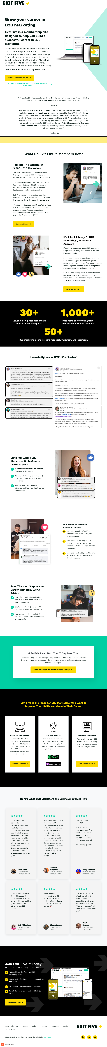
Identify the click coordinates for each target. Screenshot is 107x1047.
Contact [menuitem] (55, 1026)
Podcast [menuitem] (44, 1026)
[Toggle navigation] (102, 3)
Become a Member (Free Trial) (18, 77)
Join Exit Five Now (14, 1002)
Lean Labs (47, 1037)
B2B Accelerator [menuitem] (11, 1026)
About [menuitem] (25, 1026)
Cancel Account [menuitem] (11, 1029)
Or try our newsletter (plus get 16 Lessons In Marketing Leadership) (27, 84)
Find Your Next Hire (86, 763)
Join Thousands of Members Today (52, 669)
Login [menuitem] (65, 1026)
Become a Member (22, 224)
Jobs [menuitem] (34, 1026)
